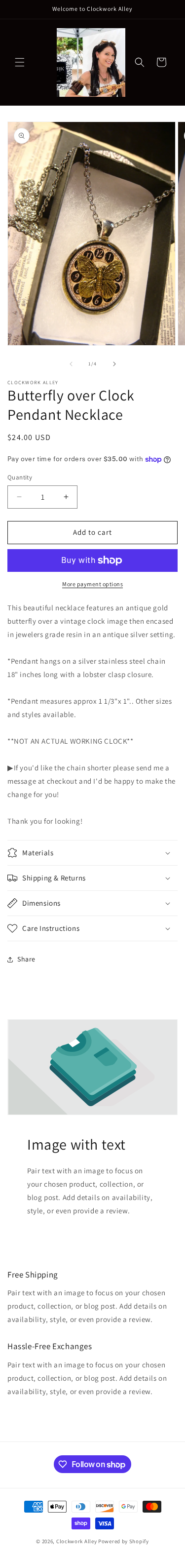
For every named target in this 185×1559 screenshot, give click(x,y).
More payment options (92, 584)
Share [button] (26, 959)
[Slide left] (71, 364)
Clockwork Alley (76, 1541)
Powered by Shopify (123, 1541)
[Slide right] (114, 364)
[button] (20, 62)
